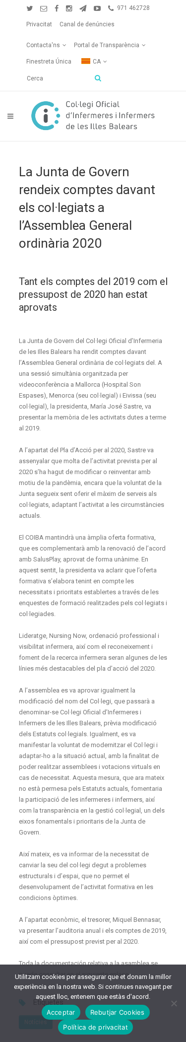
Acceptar (61, 1012)
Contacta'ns (43, 45)
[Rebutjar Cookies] (174, 1003)
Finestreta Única (48, 61)
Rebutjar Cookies (117, 1012)
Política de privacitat (95, 1027)
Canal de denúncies (87, 24)
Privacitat (39, 24)
